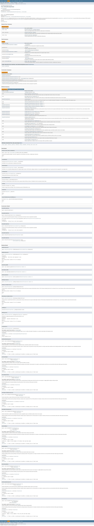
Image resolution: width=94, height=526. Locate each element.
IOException (4, 354)
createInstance (27, 99)
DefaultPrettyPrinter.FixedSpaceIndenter (32, 29)
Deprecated (16, 521)
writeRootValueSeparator (29, 134)
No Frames (15, 2)
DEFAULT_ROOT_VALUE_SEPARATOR (30, 61)
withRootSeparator (28, 111)
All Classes (21, 2)
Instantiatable (9, 11)
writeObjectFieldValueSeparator (30, 131)
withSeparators (27, 114)
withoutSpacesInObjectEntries (30, 107)
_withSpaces (27, 92)
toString (28, 144)
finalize (9, 144)
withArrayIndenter (28, 104)
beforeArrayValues (28, 93)
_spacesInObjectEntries (29, 58)
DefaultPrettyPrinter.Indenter (30, 32)
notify (21, 144)
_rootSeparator (27, 54)
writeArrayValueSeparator (29, 120)
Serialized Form (4, 21)
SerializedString (8, 61)
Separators (32, 114)
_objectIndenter (28, 51)
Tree (13, 521)
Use (11, 521)
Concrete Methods (20, 89)
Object (5, 15)
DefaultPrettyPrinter (17, 11)
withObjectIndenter (28, 106)
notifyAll (24, 144)
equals (6, 144)
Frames (12, 2)
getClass (13, 144)
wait (31, 144)
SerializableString (9, 54)
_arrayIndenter (27, 44)
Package (5, 521)
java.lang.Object (4, 8)
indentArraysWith (28, 101)
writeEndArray (27, 123)
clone (3, 144)
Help (22, 521)
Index (20, 521)
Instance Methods (11, 89)
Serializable (24, 11)
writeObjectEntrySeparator (29, 128)
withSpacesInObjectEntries (29, 117)
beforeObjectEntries (28, 96)
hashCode (17, 144)
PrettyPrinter (3, 11)
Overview (1, 521)
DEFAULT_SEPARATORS (5, 66)
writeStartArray (5, 456)
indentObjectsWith (28, 103)
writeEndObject (27, 126)
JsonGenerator (34, 93)
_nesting (26, 47)
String (11, 82)
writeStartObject (28, 139)
